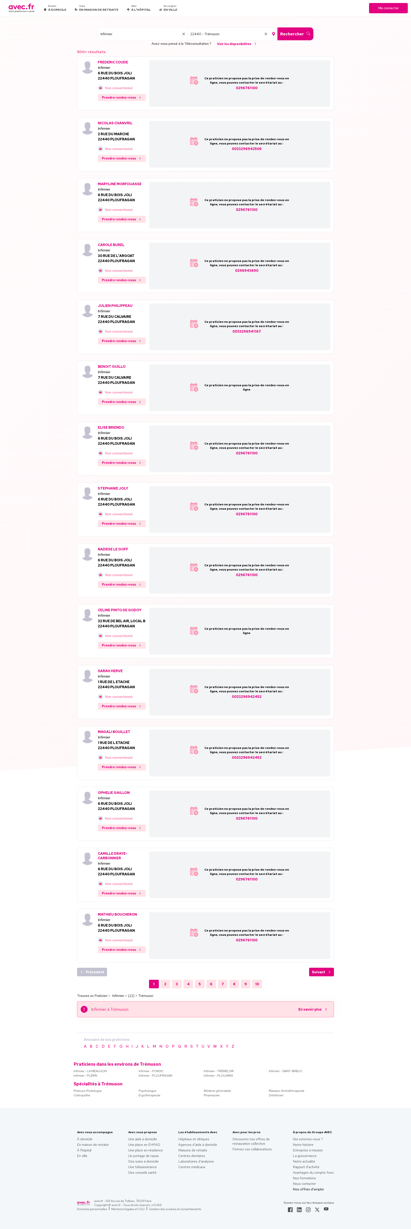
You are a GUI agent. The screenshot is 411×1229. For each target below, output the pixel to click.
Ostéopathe (82, 1095)
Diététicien (276, 1095)
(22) (131, 995)
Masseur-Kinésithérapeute (286, 1091)
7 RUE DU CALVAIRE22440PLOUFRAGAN (116, 319)
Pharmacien (212, 1095)
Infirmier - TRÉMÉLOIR (219, 1071)
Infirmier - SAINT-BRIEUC (285, 1071)
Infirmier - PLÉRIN (85, 1075)
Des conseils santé (142, 1172)
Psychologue (147, 1091)
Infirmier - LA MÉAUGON (90, 1071)
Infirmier (104, 67)
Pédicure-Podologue (88, 1091)
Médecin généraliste (217, 1091)
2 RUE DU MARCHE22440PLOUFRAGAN (116, 136)
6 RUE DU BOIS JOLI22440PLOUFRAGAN (116, 76)
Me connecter (388, 8)
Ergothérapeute (149, 1095)
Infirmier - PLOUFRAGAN (155, 1075)
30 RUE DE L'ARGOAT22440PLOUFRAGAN (116, 258)
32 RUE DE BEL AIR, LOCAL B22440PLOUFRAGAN (121, 623)
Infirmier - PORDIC (151, 1071)
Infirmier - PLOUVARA (218, 1075)
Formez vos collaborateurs (252, 1149)
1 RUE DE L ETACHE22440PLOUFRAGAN (116, 684)
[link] (290, 1211)
